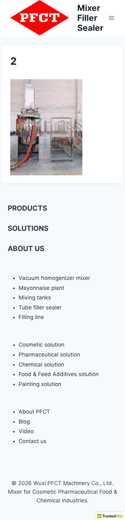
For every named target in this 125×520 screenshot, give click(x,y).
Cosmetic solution (41, 344)
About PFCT (34, 411)
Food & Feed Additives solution (59, 374)
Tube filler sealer (40, 307)
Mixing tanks (35, 297)
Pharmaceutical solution (49, 354)
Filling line (31, 317)
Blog (24, 421)
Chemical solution (41, 364)
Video (26, 431)
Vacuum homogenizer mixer (54, 278)
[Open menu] (111, 18)
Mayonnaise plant (41, 288)
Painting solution (40, 384)
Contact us (32, 441)
